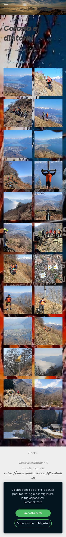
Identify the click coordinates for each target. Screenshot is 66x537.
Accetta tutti (33, 513)
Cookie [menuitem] (33, 453)
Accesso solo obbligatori (33, 523)
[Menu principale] (6, 6)
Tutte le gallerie (17, 62)
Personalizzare (33, 502)
